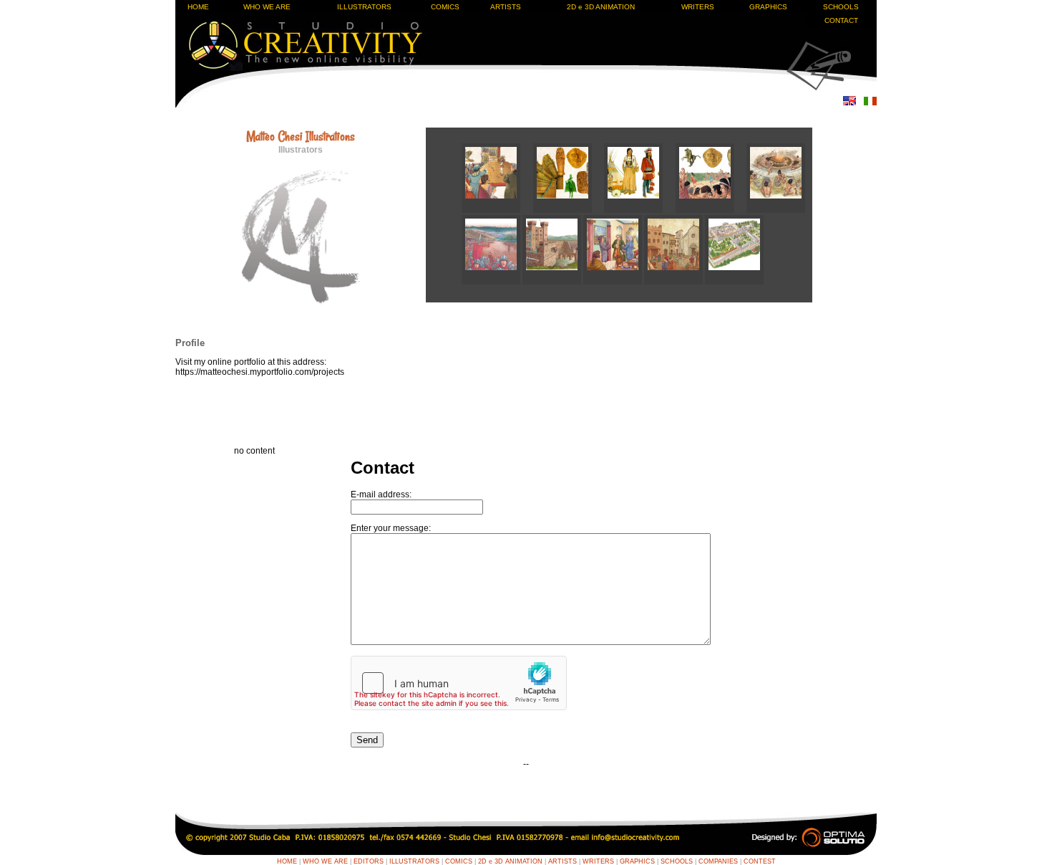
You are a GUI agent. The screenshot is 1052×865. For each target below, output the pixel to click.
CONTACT (841, 20)
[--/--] (497, 210)
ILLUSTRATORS (364, 7)
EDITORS (369, 861)
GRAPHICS (768, 7)
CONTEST (760, 861)
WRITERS (697, 7)
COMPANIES (718, 861)
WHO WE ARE (267, 7)
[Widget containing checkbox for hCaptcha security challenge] (459, 683)
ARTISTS (505, 7)
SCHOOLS (841, 7)
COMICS (445, 7)
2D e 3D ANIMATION (601, 7)
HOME (198, 7)
